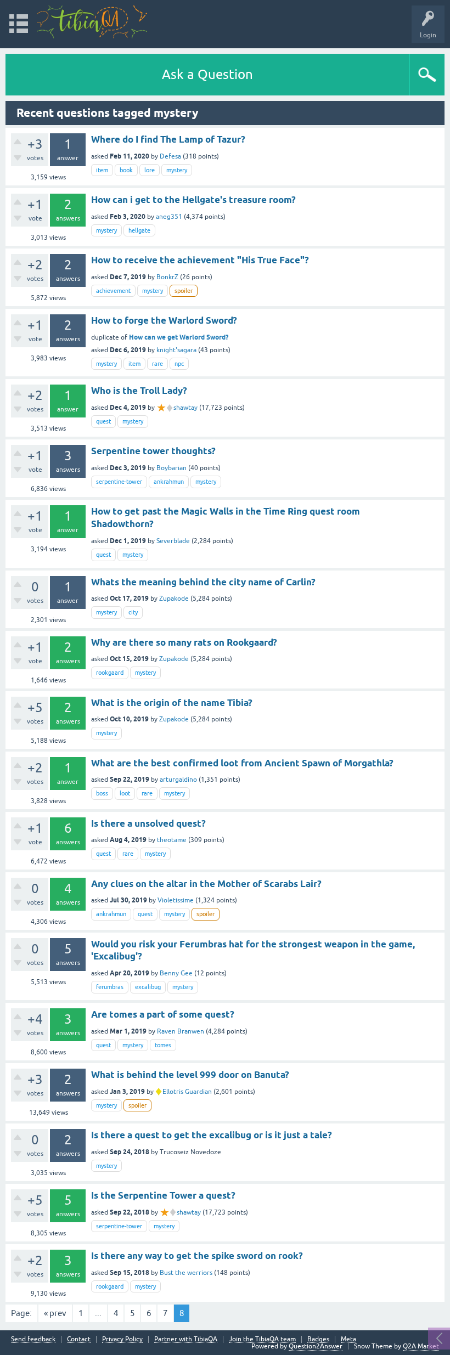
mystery (176, 170)
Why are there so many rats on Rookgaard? (184, 642)
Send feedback (33, 1339)
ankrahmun (169, 481)
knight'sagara (176, 350)
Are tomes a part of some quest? (162, 1014)
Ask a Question (207, 74)
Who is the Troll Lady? (139, 390)
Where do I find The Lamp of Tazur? (168, 139)
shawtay (185, 407)
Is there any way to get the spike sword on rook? (197, 1255)
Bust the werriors (186, 1273)
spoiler (184, 290)
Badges (318, 1339)
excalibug (148, 987)
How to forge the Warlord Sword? (164, 320)
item (102, 170)
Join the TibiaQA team (262, 1339)
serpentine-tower (119, 481)
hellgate (139, 230)
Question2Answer (315, 1346)
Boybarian (171, 468)
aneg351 (169, 217)
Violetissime (176, 900)
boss (102, 793)
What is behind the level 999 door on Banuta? (190, 1074)
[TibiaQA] (92, 21)
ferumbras (109, 987)
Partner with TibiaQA (185, 1339)
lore (149, 170)
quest (103, 421)
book (126, 170)
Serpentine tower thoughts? (153, 450)
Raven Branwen (180, 1031)
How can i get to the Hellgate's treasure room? (193, 199)
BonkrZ (167, 277)
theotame (172, 840)
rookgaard (109, 672)
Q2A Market (421, 1346)
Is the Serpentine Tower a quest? (163, 1195)
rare (157, 363)
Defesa (170, 156)
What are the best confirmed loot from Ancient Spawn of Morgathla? (242, 763)
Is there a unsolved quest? (148, 823)
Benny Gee (176, 973)
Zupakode (174, 598)
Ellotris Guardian (187, 1092)
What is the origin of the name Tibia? (171, 702)
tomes (163, 1045)
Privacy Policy (122, 1339)
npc (179, 363)
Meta (348, 1339)
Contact (79, 1339)
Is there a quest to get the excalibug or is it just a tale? (211, 1135)
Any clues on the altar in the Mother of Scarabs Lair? (206, 883)
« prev (55, 1313)
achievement (113, 290)
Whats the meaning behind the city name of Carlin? (203, 582)
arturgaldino (178, 779)
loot (125, 793)
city (133, 612)
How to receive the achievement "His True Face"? (200, 260)
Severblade (173, 541)
